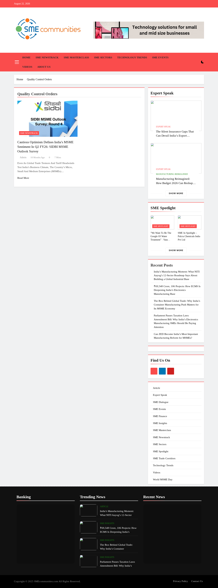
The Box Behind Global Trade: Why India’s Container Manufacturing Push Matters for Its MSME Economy (177, 305)
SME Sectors (103, 57)
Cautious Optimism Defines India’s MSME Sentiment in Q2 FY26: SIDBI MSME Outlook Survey (45, 146)
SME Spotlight (160, 226)
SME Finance (160, 416)
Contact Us (197, 581)
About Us (43, 66)
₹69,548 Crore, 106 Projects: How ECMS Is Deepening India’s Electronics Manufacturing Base (177, 290)
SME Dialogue (160, 402)
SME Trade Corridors (164, 458)
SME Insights (160, 423)
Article (156, 388)
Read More (23, 178)
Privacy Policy (180, 581)
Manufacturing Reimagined (172, 174)
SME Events (160, 57)
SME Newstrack (47, 57)
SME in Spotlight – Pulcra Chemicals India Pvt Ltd (189, 236)
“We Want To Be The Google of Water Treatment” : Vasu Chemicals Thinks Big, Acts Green (162, 239)
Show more (176, 193)
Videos (27, 66)
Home (26, 57)
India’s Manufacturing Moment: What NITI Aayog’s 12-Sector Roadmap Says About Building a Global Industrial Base (177, 275)
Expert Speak (163, 127)
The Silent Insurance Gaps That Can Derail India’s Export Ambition (175, 136)
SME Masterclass (76, 57)
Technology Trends (132, 57)
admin (23, 157)
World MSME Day (163, 479)
